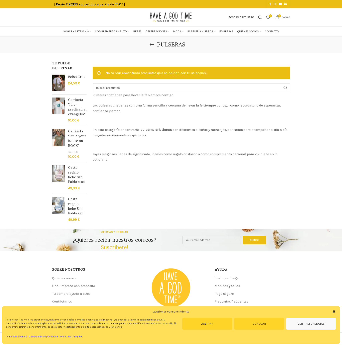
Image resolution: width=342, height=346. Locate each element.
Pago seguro (224, 294)
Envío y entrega (227, 278)
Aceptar (207, 323)
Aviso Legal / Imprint (71, 336)
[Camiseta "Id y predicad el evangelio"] (58, 110)
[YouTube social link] (280, 4)
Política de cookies (16, 336)
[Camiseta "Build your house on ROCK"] (58, 144)
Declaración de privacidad (43, 336)
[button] (334, 311)
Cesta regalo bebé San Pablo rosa (76, 174)
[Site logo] (171, 17)
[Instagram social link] (275, 4)
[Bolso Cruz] (58, 83)
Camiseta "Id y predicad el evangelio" (77, 107)
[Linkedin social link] (285, 4)
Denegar (259, 323)
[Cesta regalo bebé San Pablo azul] (58, 209)
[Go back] (152, 45)
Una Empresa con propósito (73, 286)
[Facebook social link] (270, 4)
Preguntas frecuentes (231, 301)
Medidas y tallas (227, 286)
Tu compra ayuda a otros (71, 294)
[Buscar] (260, 17)
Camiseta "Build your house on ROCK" (77, 138)
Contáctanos (62, 301)
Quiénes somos (64, 278)
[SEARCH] (285, 87)
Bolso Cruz (76, 77)
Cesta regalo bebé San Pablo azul (76, 206)
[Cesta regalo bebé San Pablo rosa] (58, 178)
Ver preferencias (311, 323)
